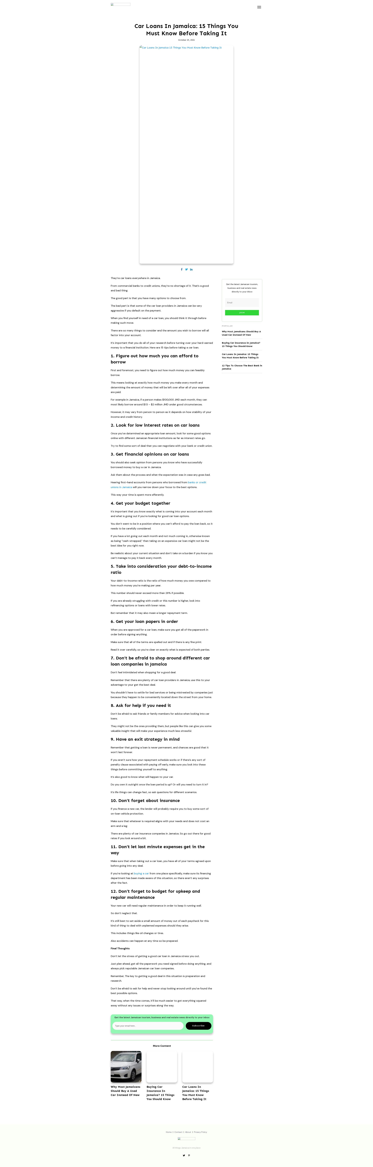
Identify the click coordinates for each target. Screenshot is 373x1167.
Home (169, 1132)
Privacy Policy (200, 1132)
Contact (178, 1132)
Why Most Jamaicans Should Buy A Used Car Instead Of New (125, 1091)
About (188, 1132)
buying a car (141, 873)
